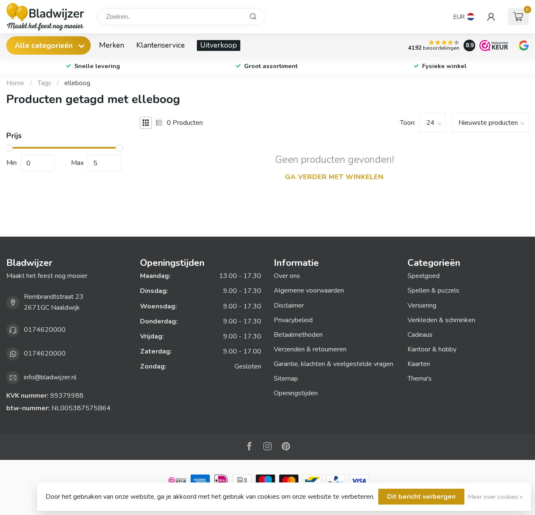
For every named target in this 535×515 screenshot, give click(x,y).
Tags (44, 83)
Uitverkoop (218, 45)
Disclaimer (289, 305)
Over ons (287, 275)
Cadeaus (420, 334)
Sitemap (286, 378)
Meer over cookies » (495, 496)
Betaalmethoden (298, 334)
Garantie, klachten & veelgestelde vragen (333, 364)
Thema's (420, 378)
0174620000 (45, 329)
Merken (111, 45)
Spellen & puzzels (433, 290)
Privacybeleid (293, 320)
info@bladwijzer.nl (50, 377)
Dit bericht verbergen (421, 496)
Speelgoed (424, 275)
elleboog (77, 83)
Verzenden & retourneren (310, 349)
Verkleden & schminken (441, 320)
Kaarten (419, 364)
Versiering (422, 305)
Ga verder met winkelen (334, 177)
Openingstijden (296, 393)
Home (15, 83)
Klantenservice (160, 45)
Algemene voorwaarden (309, 290)
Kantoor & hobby (432, 349)
